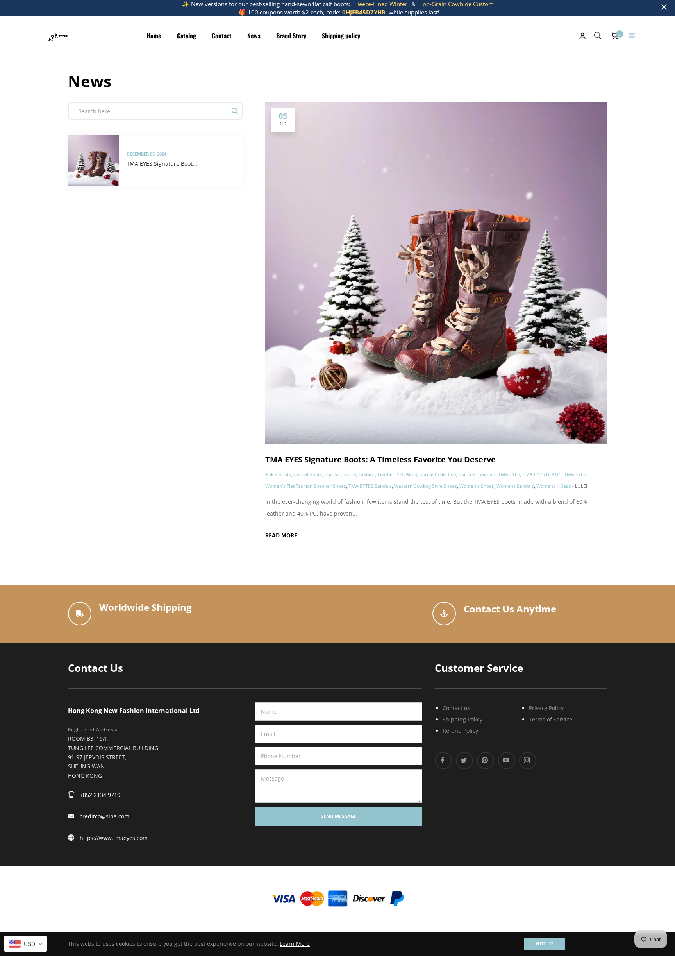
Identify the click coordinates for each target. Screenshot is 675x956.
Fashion (367, 474)
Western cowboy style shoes (425, 486)
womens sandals (515, 486)
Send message (339, 816)
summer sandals (477, 474)
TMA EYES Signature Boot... (162, 163)
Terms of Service (550, 719)
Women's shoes (476, 486)
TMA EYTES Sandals (370, 486)
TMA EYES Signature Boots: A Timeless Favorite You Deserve (380, 459)
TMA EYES (509, 474)
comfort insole (340, 474)
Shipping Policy (462, 719)
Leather (386, 474)
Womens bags (553, 486)
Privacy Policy (546, 708)
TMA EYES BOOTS (542, 474)
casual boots (307, 474)
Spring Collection (438, 474)
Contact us (456, 708)
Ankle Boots (278, 474)
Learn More (295, 943)
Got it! (544, 943)
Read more (281, 535)
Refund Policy (460, 730)
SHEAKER (407, 474)
